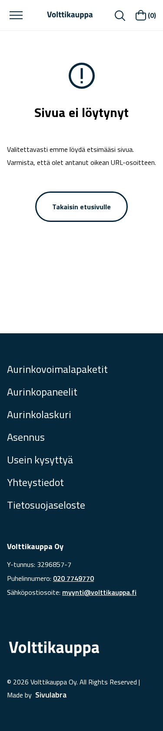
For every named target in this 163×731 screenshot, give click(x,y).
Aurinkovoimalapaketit (57, 369)
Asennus (26, 437)
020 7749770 (73, 578)
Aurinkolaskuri (39, 414)
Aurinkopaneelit (42, 391)
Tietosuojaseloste (46, 505)
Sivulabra (51, 695)
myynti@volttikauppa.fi (99, 592)
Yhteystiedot (35, 482)
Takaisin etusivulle (81, 206)
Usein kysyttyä (40, 459)
